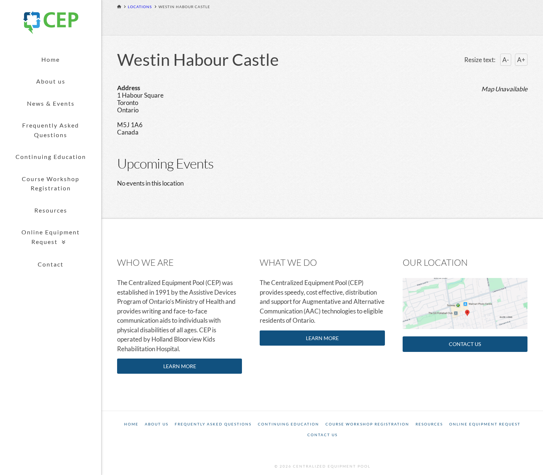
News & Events (51, 103)
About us (50, 81)
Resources (50, 210)
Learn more (179, 366)
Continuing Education (51, 156)
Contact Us (465, 344)
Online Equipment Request (484, 424)
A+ (521, 60)
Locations (140, 6)
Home (50, 59)
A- (505, 60)
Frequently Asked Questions (50, 130)
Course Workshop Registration (50, 183)
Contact (51, 264)
